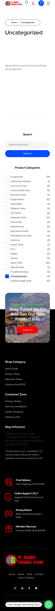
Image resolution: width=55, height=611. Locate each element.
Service (14, 258)
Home (14, 22)
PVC (12, 249)
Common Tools (18, 185)
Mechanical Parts (19, 231)
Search (27, 153)
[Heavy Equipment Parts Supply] (13, 3)
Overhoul (15, 240)
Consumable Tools (20, 190)
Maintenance (17, 226)
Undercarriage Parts (21, 280)
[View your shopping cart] (41, 3)
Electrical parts (18, 194)
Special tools (17, 267)
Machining (16, 222)
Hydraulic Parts (18, 217)
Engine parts (17, 199)
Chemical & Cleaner (20, 181)
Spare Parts (16, 262)
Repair (13, 253)
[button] (48, 604)
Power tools (16, 244)
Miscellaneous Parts (20, 235)
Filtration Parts (18, 208)
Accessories (16, 176)
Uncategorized (18, 276)
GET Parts (15, 213)
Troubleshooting (19, 271)
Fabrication (16, 203)
